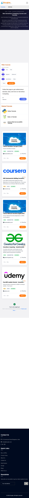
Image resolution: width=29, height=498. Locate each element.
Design (2, 465)
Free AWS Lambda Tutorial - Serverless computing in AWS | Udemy (13, 282)
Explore (22, 158)
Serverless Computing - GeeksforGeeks (13, 247)
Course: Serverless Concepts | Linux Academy (12, 146)
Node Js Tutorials (12, 117)
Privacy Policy (4, 455)
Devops (9, 11)
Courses (3, 7)
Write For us (4, 470)
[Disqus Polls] (14, 334)
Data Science (4, 463)
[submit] (26, 483)
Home (6, 11)
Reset (4, 83)
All (3, 69)
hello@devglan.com (7, 442)
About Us (3, 458)
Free (7, 69)
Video (14, 79)
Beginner (8, 74)
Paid (11, 69)
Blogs (2, 468)
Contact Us (3, 460)
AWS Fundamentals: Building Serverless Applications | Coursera (13, 178)
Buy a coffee (4, 453)
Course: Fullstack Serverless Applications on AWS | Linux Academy (14, 213)
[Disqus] (14, 370)
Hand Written (8, 79)
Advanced (14, 74)
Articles (10, 7)
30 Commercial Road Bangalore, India (11, 439)
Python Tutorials (12, 111)
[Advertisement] (14, 45)
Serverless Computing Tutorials (18, 11)
